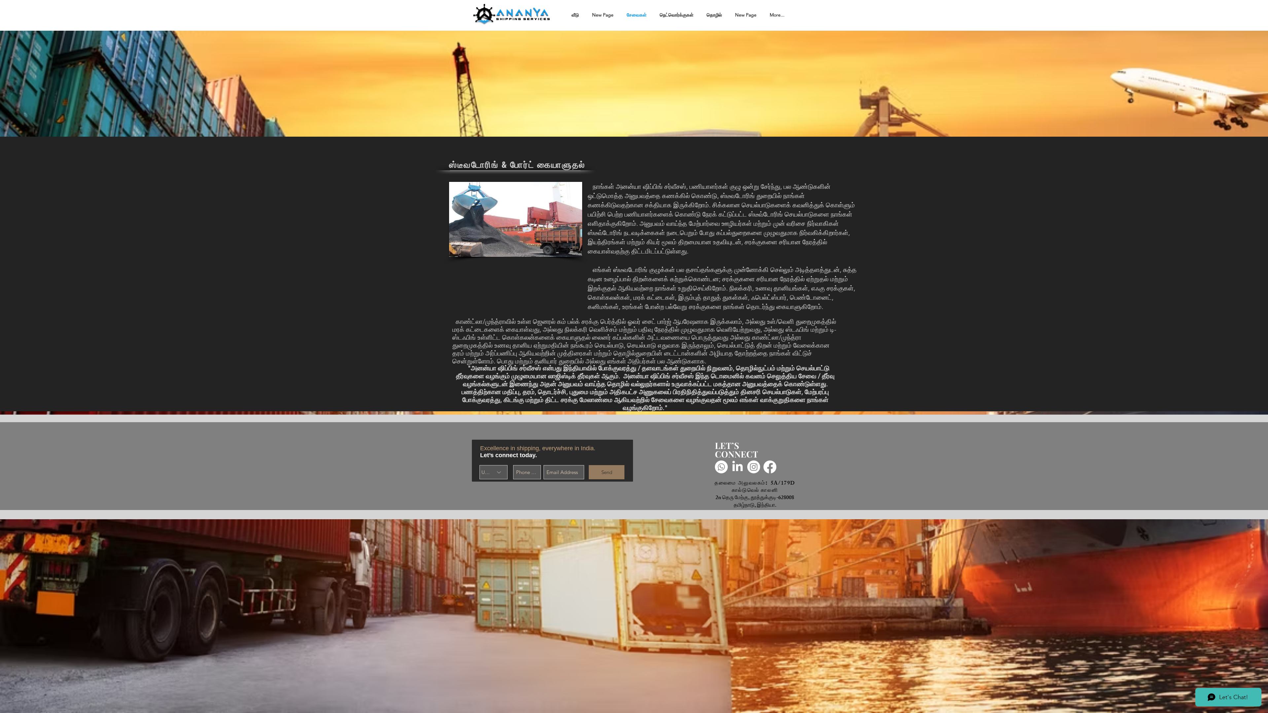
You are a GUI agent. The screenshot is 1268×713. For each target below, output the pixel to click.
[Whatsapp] (721, 466)
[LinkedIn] (737, 466)
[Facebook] (769, 466)
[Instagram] (753, 466)
